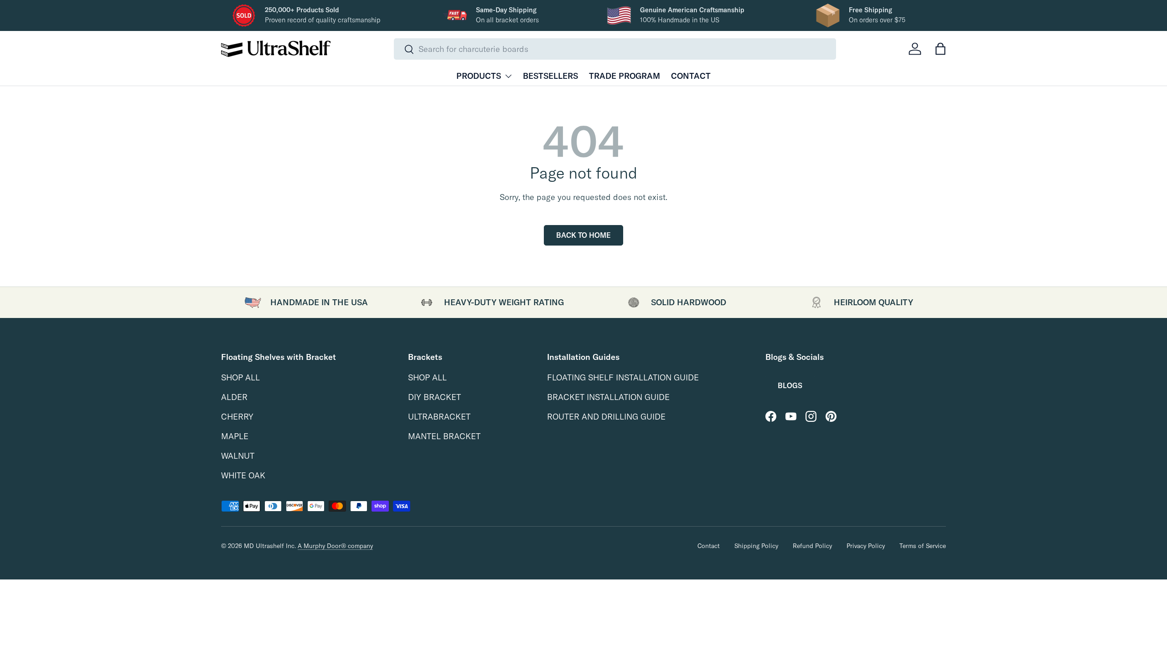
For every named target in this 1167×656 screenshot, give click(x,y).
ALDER (234, 397)
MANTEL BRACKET (444, 436)
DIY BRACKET (434, 397)
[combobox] (615, 49)
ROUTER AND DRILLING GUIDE (606, 416)
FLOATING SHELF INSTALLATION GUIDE (623, 377)
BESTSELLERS (550, 76)
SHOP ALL (240, 377)
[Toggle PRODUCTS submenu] (508, 76)
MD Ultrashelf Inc (269, 545)
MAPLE (234, 436)
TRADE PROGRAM (624, 76)
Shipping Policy (756, 545)
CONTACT (691, 76)
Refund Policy (812, 545)
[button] (940, 49)
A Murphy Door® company (335, 545)
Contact (708, 545)
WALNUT (237, 456)
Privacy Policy (866, 545)
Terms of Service (922, 545)
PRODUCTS (478, 76)
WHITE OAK (243, 475)
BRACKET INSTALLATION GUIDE (608, 397)
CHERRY (237, 416)
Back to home (583, 235)
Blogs (790, 385)
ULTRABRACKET (439, 416)
